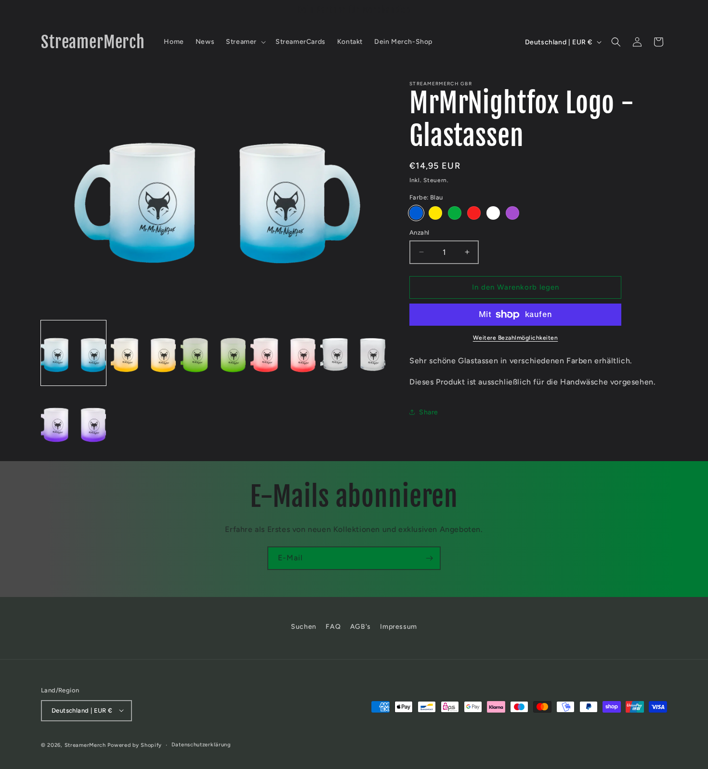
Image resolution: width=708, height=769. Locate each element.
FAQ (333, 627)
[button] (245, 42)
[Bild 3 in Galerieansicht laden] (213, 352)
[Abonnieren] (429, 558)
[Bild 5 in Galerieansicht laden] (352, 352)
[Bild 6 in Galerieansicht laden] (73, 422)
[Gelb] (435, 213)
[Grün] (454, 213)
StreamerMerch (85, 745)
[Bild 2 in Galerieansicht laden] (143, 352)
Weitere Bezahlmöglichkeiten (515, 337)
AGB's (360, 627)
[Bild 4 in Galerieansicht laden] (282, 352)
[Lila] (512, 213)
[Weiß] (493, 213)
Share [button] (428, 412)
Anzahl (419, 232)
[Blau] (416, 213)
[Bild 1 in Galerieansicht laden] (73, 352)
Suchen (303, 627)
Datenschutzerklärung (201, 744)
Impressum (398, 627)
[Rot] (474, 213)
